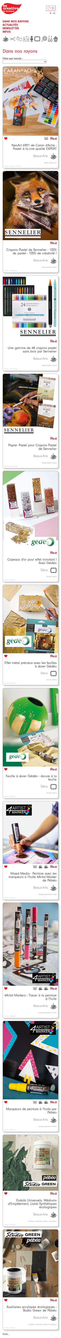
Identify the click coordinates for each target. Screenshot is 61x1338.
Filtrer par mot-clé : (13, 58)
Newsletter (11, 28)
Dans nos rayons (16, 21)
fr (50, 13)
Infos (7, 31)
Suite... (6, 1334)
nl (54, 13)
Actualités (10, 25)
